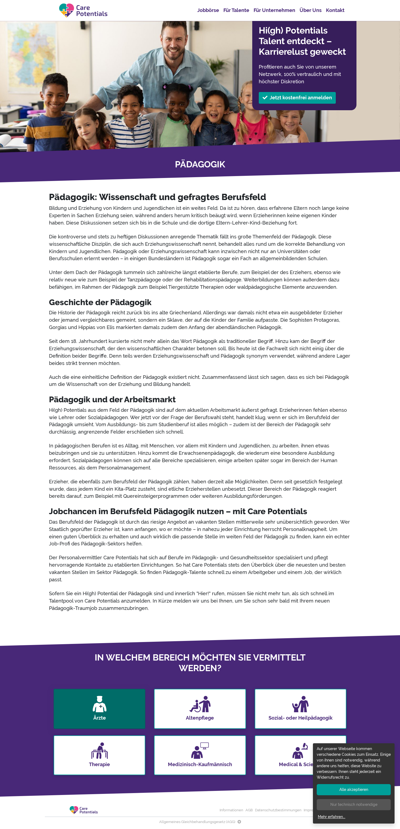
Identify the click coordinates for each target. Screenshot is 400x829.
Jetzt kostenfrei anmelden (301, 97)
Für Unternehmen (274, 10)
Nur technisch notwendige (353, 804)
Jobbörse (208, 10)
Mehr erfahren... (331, 817)
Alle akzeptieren (353, 789)
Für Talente (236, 10)
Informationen (231, 810)
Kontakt (335, 10)
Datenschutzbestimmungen (278, 810)
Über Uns (311, 10)
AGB (249, 810)
